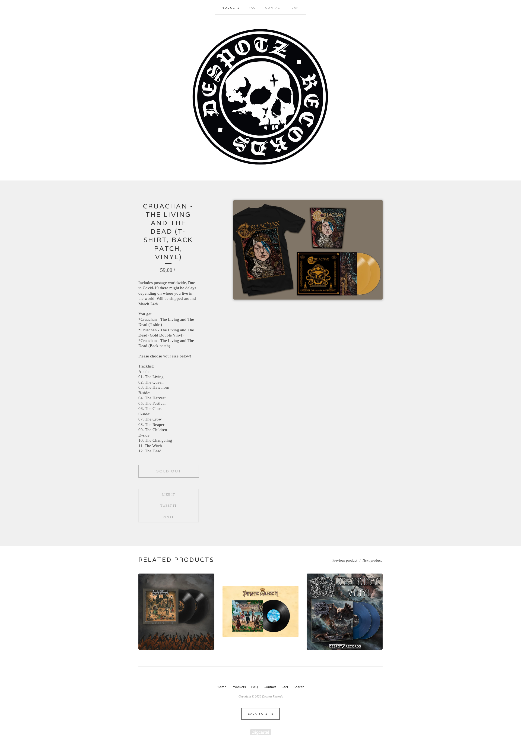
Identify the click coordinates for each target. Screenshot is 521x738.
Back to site (261, 713)
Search (299, 687)
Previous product (344, 560)
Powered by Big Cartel (260, 732)
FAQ (252, 8)
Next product (372, 560)
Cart (296, 8)
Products (230, 8)
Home (221, 687)
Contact (273, 8)
